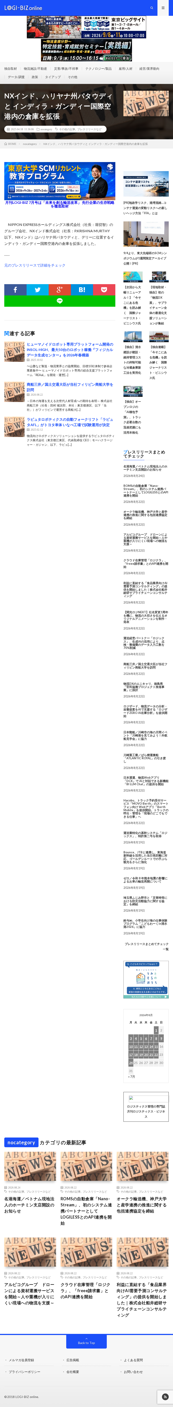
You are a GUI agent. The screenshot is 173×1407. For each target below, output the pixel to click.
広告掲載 (72, 1360)
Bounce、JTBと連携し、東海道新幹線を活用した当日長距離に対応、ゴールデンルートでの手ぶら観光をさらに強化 (145, 857)
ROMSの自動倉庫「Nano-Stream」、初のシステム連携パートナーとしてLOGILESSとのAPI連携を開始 (145, 490)
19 (141, 1054)
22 (156, 1054)
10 (131, 1046)
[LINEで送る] (59, 301)
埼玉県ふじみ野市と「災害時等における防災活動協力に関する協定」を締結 (145, 901)
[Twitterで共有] (38, 289)
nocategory (46, 129)
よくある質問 (133, 1360)
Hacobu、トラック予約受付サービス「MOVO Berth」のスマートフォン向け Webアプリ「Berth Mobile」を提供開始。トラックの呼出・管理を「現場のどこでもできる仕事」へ (145, 808)
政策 (35, 77)
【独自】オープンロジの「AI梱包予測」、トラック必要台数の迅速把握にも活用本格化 (132, 417)
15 (156, 1046)
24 (131, 1063)
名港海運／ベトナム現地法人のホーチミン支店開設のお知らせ (145, 467)
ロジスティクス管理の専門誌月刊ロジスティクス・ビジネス (146, 1112)
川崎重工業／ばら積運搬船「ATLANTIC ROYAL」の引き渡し (144, 758)
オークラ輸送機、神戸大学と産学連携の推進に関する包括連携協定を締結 (145, 515)
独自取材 (10, 68)
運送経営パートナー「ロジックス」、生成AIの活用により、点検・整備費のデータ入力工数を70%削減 (143, 643)
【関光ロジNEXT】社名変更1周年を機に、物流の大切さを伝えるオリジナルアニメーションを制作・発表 (145, 617)
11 (136, 1046)
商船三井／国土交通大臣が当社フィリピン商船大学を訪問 (145, 665)
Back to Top (86, 1343)
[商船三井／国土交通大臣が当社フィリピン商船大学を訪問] (14, 392)
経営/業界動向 (149, 68)
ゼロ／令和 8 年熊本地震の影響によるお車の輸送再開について (145, 879)
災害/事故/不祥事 (66, 68)
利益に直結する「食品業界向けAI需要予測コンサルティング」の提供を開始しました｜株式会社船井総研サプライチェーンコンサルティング (145, 589)
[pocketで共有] (104, 289)
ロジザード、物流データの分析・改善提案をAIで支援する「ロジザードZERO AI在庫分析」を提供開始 (145, 711)
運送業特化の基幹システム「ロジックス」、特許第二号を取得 (145, 834)
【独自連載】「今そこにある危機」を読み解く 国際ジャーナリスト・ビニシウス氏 (158, 362)
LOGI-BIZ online (27, 1397)
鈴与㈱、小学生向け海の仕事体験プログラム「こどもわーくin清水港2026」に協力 (145, 924)
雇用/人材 (125, 68)
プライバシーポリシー (24, 1372)
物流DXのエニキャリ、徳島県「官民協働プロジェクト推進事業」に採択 (143, 687)
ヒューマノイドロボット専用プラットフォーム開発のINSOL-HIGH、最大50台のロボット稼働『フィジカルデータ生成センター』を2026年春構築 (70, 349)
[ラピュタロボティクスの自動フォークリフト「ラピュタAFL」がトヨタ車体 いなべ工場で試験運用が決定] (14, 427)
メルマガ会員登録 (21, 1360)
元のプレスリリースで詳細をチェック (35, 265)
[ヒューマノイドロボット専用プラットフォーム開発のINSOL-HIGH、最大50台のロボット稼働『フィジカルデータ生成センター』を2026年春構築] (14, 351)
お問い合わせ (133, 1372)
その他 (72, 77)
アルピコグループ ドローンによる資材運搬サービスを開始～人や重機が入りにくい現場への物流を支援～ (145, 539)
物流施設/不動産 (35, 68)
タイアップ (53, 77)
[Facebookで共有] (15, 289)
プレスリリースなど (89, 129)
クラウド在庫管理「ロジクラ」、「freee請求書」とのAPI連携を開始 (145, 563)
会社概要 (72, 1372)
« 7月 (131, 1076)
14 (151, 1046)
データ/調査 (16, 77)
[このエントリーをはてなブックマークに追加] (82, 289)
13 (146, 1046)
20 (146, 1054)
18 (136, 1054)
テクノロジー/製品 (98, 68)
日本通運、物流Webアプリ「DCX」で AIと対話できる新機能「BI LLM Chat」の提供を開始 (145, 781)
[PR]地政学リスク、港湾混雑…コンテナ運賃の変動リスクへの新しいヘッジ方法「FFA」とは (145, 208)
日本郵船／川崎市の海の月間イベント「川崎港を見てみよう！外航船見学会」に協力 (145, 735)
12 (141, 1046)
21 (151, 1054)
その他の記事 (67, 129)
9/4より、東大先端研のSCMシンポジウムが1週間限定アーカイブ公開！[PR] (145, 258)
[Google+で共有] (60, 289)
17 (131, 1054)
